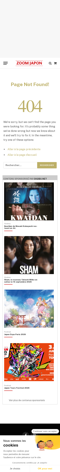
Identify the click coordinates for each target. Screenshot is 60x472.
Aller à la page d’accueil (22, 154)
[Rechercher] (50, 63)
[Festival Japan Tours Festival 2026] (17, 393)
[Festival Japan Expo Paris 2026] (15, 340)
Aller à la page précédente (24, 149)
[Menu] (5, 63)
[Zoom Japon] (29, 63)
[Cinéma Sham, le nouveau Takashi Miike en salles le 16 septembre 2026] (21, 286)
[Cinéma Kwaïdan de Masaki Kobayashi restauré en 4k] (21, 232)
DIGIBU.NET (40, 179)
